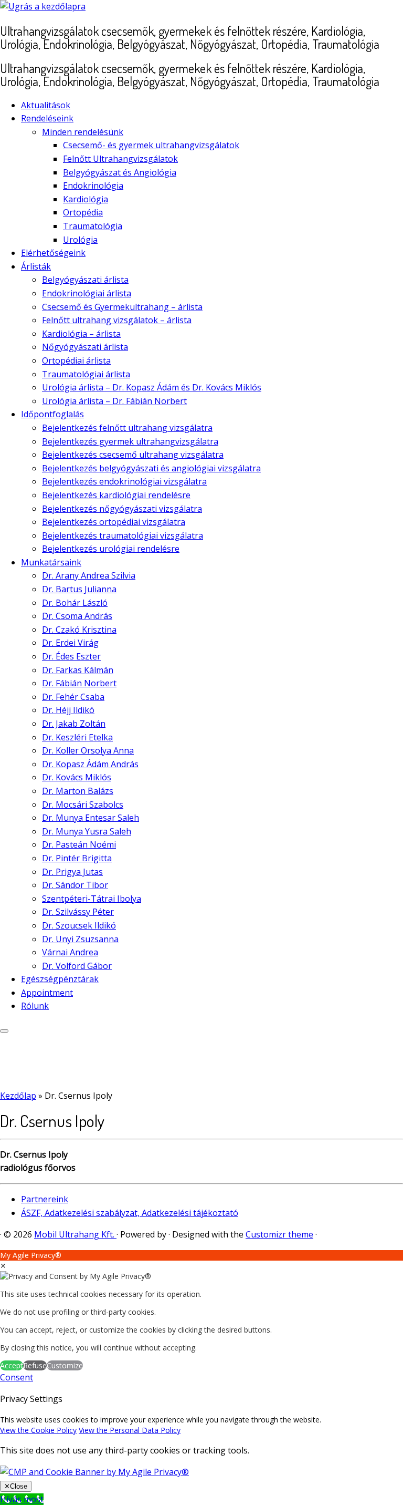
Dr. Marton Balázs (77, 791)
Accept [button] (11, 1365)
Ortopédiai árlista (76, 360)
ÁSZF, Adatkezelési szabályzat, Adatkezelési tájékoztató (129, 1213)
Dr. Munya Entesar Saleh (90, 817)
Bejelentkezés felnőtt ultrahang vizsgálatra (127, 428)
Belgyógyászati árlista (85, 279)
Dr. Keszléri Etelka (77, 737)
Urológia (80, 239)
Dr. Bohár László (75, 602)
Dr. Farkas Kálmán (77, 670)
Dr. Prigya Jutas (72, 872)
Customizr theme (279, 1234)
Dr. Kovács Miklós (76, 777)
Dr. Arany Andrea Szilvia (88, 575)
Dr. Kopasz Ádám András (90, 764)
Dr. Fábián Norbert (79, 683)
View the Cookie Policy (38, 1430)
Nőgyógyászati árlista (85, 347)
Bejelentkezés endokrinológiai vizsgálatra (124, 481)
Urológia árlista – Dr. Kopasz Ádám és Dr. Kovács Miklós (151, 387)
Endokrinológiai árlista (86, 293)
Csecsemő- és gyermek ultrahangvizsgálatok (151, 145)
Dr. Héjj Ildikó (68, 710)
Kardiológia (85, 199)
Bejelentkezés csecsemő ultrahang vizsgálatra (133, 454)
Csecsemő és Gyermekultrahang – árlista (122, 307)
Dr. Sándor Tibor (75, 885)
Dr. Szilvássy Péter (78, 911)
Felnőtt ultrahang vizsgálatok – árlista (117, 320)
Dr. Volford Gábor (77, 966)
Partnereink (44, 1199)
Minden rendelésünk (82, 132)
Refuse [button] (35, 1365)
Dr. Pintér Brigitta (77, 858)
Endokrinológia (93, 185)
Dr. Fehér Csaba (73, 697)
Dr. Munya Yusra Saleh (86, 831)
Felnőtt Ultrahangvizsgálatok (120, 158)
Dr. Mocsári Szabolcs (82, 804)
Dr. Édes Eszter (71, 656)
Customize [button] (65, 1365)
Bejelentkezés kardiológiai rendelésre (116, 495)
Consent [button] (16, 1377)
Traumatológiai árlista (86, 374)
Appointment (47, 992)
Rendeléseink (47, 118)
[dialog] (201, 1310)
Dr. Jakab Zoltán (73, 723)
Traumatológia (92, 226)
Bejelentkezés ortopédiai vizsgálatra (113, 522)
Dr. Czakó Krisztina (79, 629)
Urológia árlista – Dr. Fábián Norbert (114, 401)
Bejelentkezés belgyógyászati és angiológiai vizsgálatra (151, 468)
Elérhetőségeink (53, 253)
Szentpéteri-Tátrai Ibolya (91, 898)
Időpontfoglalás (52, 414)
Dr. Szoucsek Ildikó (79, 925)
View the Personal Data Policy (130, 1430)
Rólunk (35, 1006)
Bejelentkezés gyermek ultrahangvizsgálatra (130, 441)
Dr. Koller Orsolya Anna (88, 750)
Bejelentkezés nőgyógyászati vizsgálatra (122, 508)
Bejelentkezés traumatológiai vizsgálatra (122, 535)
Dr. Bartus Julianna (79, 589)
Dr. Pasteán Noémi (79, 844)
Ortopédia (83, 212)
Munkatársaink (51, 562)
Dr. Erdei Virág (70, 642)
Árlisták (36, 266)
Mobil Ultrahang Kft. (75, 1234)
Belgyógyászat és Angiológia (119, 172)
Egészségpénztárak (60, 979)
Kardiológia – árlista (81, 333)
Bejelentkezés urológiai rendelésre (110, 548)
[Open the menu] (4, 1031)
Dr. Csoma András (77, 616)
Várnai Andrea (70, 952)
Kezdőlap (18, 1095)
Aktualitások (45, 105)
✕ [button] (3, 1266)
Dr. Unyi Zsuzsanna (80, 939)
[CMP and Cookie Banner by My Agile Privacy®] (94, 1472)
